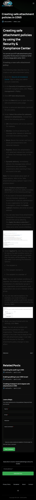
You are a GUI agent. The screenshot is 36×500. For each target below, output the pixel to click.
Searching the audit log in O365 (13, 370)
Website (6, 420)
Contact (30, 484)
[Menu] (33, 3)
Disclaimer (16, 484)
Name (6, 409)
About (24, 484)
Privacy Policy (7, 484)
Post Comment (9, 449)
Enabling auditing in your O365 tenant (15, 377)
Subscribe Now (18, 473)
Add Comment (9, 427)
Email (6, 415)
